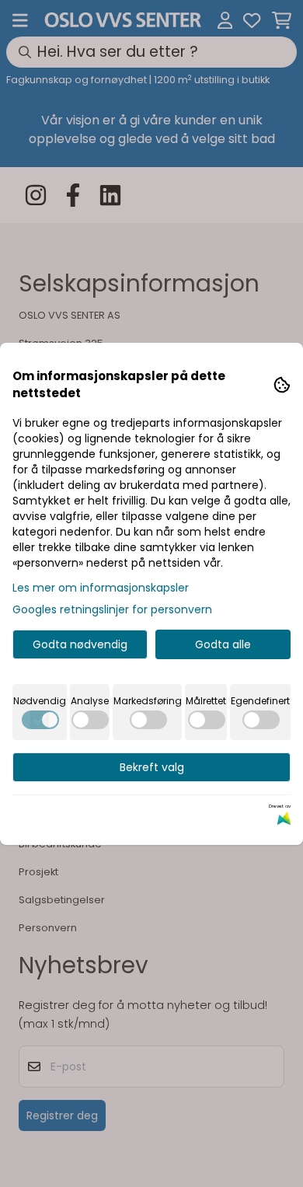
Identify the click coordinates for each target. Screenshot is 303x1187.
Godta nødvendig (80, 644)
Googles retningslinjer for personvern (112, 609)
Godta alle (223, 644)
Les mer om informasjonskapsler (100, 587)
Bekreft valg (152, 767)
